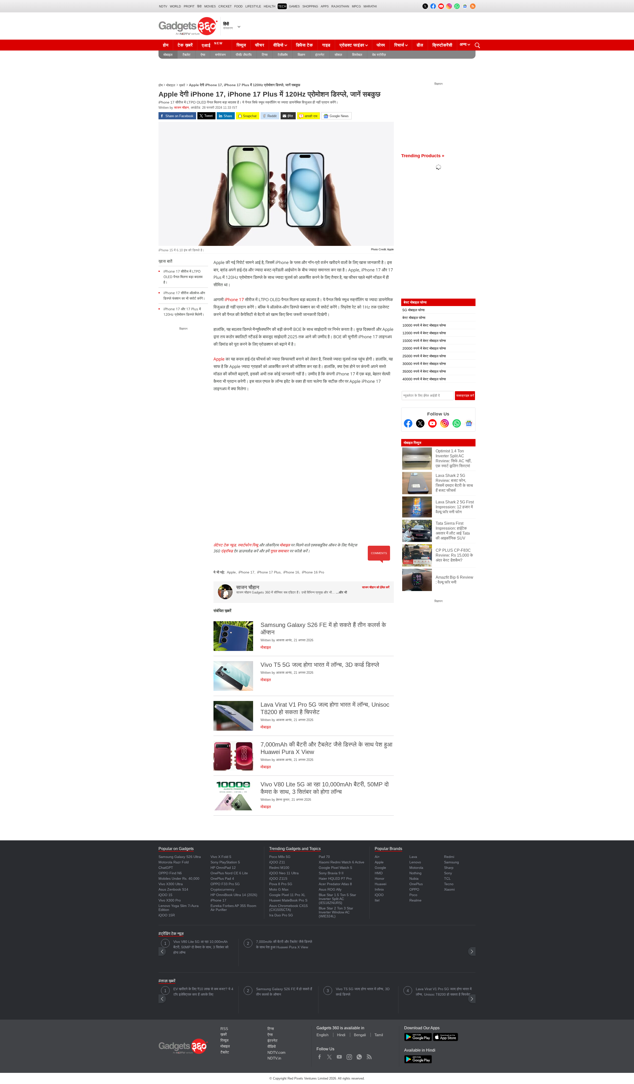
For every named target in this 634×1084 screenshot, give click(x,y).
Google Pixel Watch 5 (335, 868)
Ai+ (377, 857)
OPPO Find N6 (170, 873)
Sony (448, 873)
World (175, 6)
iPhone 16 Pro (313, 572)
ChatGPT (165, 868)
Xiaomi (449, 889)
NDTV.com (276, 1052)
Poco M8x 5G (280, 857)
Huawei (380, 884)
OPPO (414, 889)
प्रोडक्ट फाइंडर (352, 45)
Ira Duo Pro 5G (281, 915)
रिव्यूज (241, 45)
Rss (369, 1056)
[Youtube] (432, 423)
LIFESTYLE (253, 6)
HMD (379, 873)
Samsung (451, 862)
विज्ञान (301, 55)
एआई (212, 45)
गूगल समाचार (279, 551)
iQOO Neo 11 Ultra (284, 873)
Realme (415, 900)
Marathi (370, 6)
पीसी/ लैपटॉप (244, 55)
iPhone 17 (234, 299)
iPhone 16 (291, 572)
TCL (447, 878)
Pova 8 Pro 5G (280, 884)
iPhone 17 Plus (269, 572)
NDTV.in (274, 1058)
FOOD (238, 6)
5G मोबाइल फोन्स (413, 310)
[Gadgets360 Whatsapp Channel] (456, 423)
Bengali (360, 1035)
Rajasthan (340, 6)
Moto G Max (279, 889)
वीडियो (278, 45)
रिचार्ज (399, 45)
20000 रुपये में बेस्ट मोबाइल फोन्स (424, 348)
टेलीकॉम (283, 55)
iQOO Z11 (277, 862)
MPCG (356, 6)
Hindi (341, 1035)
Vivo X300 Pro (169, 900)
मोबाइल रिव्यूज (412, 443)
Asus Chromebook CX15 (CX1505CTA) (288, 908)
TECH (282, 6)
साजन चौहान (181, 107)
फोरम (381, 45)
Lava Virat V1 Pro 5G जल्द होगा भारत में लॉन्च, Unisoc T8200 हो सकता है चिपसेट (444, 991)
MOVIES (210, 6)
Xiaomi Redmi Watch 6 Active (341, 862)
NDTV (163, 6)
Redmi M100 (279, 868)
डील (420, 45)
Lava (413, 857)
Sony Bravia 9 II (331, 873)
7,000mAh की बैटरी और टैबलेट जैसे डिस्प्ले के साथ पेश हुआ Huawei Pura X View (284, 944)
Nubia (414, 878)
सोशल (338, 55)
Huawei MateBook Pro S (288, 900)
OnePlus (416, 884)
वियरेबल (357, 55)
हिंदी (199, 6)
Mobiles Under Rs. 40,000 (178, 878)
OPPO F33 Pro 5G (225, 884)
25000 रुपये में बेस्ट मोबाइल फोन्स (424, 356)
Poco (413, 895)
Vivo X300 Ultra (170, 884)
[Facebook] (408, 423)
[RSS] (473, 6)
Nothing (415, 873)
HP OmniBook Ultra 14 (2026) (234, 895)
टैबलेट (186, 55)
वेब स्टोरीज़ (379, 55)
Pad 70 (324, 857)
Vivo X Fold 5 (221, 857)
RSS (224, 1029)
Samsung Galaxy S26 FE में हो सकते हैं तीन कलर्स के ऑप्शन (284, 991)
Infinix (379, 889)
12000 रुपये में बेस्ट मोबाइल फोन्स (424, 333)
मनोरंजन (220, 55)
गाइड (326, 45)
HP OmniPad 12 (223, 868)
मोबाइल (167, 55)
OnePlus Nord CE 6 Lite (229, 873)
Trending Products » (422, 155)
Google (380, 868)
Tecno (448, 884)
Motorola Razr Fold (173, 862)
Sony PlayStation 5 (225, 862)
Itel (377, 900)
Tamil (378, 1035)
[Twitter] (420, 423)
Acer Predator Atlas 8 (335, 884)
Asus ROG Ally (330, 889)
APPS (325, 6)
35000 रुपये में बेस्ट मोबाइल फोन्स (424, 371)
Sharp (448, 868)
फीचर (259, 45)
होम (165, 45)
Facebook (320, 1056)
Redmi (449, 857)
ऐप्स (203, 55)
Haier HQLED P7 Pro (335, 878)
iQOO (379, 895)
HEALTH (269, 6)
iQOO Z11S (278, 878)
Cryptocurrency (223, 889)
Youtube (339, 1056)
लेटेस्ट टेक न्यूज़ (224, 545)
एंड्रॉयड (227, 551)
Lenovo (415, 862)
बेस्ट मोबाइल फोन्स (413, 318)
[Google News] (469, 423)
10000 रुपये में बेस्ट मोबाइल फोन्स (424, 325)
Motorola (416, 868)
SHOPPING (310, 6)
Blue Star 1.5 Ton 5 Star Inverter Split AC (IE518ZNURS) (337, 899)
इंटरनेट (319, 55)
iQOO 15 (165, 895)
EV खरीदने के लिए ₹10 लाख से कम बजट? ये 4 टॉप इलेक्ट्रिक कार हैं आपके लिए (203, 991)
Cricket (225, 6)
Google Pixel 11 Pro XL (287, 895)
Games (294, 6)
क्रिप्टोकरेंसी (442, 45)
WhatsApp (359, 1056)
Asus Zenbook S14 (173, 889)
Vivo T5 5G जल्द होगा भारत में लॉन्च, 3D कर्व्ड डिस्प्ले (363, 991)
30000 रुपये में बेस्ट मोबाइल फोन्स (424, 364)
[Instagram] (444, 423)
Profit (189, 6)
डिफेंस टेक (304, 45)
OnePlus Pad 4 (222, 878)
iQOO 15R (166, 915)
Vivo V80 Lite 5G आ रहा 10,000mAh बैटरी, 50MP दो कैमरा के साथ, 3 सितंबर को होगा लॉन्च (200, 947)
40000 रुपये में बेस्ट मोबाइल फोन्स (424, 379)
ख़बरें (182, 85)
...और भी (341, 592)
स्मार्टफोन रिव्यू (248, 545)
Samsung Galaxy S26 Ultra (179, 857)
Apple (219, 359)
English (322, 1035)
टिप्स (264, 55)
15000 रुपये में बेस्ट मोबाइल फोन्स (424, 341)
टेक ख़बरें (185, 45)
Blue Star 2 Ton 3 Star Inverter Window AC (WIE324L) (336, 912)
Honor (379, 878)
